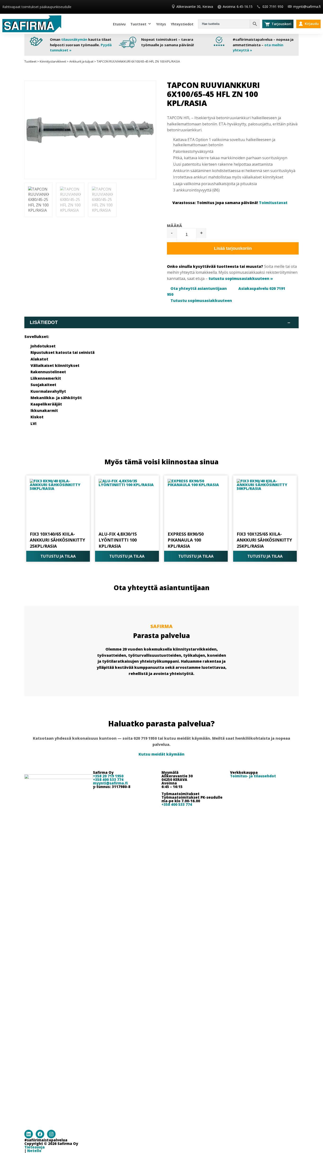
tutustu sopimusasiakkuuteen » (241, 278)
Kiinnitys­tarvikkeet (53, 61)
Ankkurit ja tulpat (81, 61)
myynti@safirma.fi (307, 6)
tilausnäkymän (74, 39)
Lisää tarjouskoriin (233, 248)
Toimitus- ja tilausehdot (253, 776)
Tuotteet (138, 24)
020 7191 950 (272, 6)
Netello (34, 1150)
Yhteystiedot (182, 24)
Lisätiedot (160, 322)
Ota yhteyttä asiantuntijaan (198, 288)
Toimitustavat (273, 202)
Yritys (161, 24)
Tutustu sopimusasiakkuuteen (201, 300)
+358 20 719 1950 (108, 776)
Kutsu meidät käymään (161, 754)
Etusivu (119, 24)
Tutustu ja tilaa (58, 556)
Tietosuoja (34, 1147)
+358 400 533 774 (108, 779)
